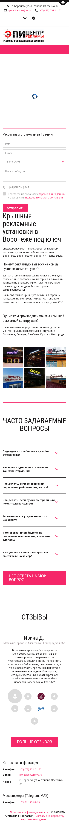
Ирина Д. (34, 638)
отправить (16, 208)
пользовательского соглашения (44, 197)
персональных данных (52, 194)
